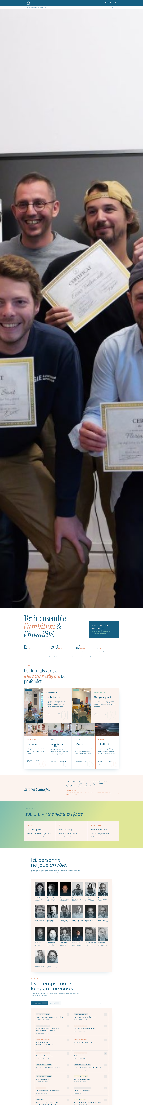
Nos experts (75, 656)
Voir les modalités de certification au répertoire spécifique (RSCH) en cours (89, 793)
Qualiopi (56, 656)
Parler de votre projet (110, 2)
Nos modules (84, 656)
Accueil (29, 7)
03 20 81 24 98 (112, 4)
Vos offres (48, 656)
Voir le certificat (72, 790)
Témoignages (93, 656)
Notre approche (65, 656)
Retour (114, 7)
